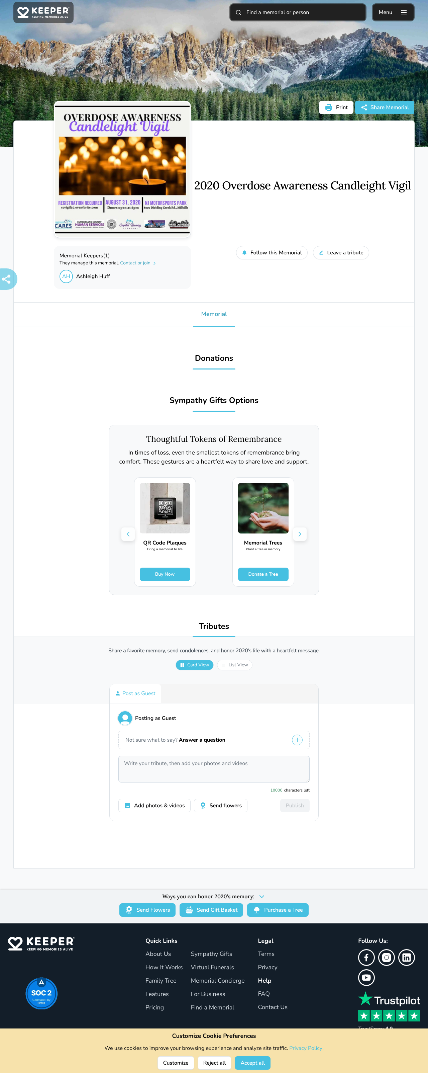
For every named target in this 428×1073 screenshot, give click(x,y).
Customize (176, 1063)
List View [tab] (238, 665)
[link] (165, 532)
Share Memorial (389, 107)
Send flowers (226, 805)
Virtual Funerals (212, 968)
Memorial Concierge (218, 981)
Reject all (214, 1063)
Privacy (268, 968)
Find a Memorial (212, 1008)
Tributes (214, 627)
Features (157, 994)
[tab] (135, 693)
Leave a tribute (345, 252)
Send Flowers (153, 910)
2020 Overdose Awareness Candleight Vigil (302, 185)
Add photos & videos (159, 805)
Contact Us (273, 1007)
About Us (158, 954)
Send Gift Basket (217, 910)
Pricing (154, 1008)
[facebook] (366, 957)
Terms (266, 954)
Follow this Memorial (276, 252)
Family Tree (161, 981)
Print (342, 107)
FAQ (264, 994)
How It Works (164, 968)
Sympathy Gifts (211, 954)
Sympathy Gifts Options (214, 401)
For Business (208, 994)
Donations (214, 358)
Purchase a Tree (283, 910)
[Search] (238, 12)
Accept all (252, 1063)
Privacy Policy (305, 1048)
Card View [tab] (198, 665)
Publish (295, 805)
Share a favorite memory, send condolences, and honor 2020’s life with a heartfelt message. (214, 651)
